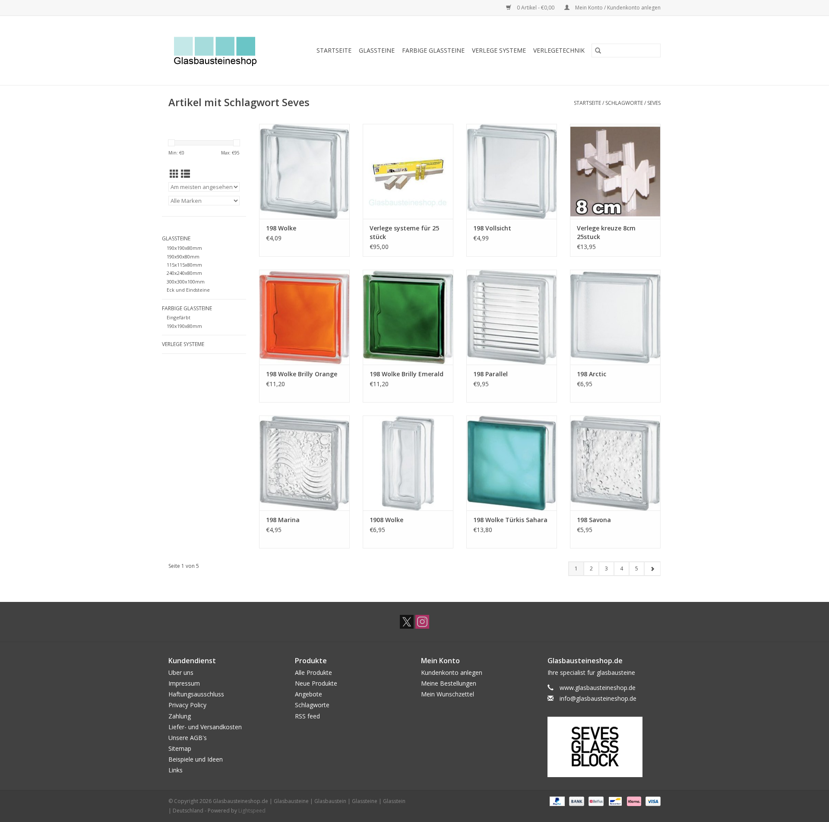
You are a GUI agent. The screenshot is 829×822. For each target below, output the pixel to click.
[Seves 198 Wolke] (304, 171)
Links (175, 770)
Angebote (308, 694)
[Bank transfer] (575, 801)
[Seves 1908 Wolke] (408, 463)
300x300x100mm (186, 281)
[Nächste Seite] (652, 569)
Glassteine (377, 50)
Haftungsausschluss (196, 694)
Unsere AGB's (187, 738)
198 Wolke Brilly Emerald (406, 374)
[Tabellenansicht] (174, 174)
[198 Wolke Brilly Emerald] (408, 317)
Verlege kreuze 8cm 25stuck (606, 232)
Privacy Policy (187, 705)
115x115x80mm (184, 264)
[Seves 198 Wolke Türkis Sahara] (511, 463)
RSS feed (307, 716)
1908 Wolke (386, 520)
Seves (654, 103)
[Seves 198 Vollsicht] (511, 171)
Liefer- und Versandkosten (205, 727)
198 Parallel (490, 374)
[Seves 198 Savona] (615, 463)
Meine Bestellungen (448, 683)
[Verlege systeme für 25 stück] (408, 171)
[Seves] (604, 747)
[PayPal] (556, 801)
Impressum (184, 683)
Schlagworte (624, 103)
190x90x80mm (183, 256)
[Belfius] (594, 801)
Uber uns (180, 672)
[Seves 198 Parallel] (511, 317)
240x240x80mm (184, 273)
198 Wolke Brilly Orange (301, 374)
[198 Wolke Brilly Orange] (304, 317)
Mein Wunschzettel (447, 694)
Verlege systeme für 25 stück (404, 232)
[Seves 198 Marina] (304, 463)
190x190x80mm (184, 248)
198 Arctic (591, 374)
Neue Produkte (316, 683)
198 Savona (594, 520)
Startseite (333, 50)
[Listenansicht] (185, 174)
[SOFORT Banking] (633, 801)
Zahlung (179, 716)
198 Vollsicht (492, 228)
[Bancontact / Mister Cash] (614, 801)
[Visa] (651, 801)
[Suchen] (598, 50)
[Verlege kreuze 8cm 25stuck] (615, 171)
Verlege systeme (499, 50)
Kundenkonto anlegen (451, 672)
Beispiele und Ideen (195, 759)
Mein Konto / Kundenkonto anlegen (617, 7)
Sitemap (179, 748)
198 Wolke (281, 228)
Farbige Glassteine (433, 50)
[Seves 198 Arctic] (615, 317)
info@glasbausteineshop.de (598, 698)
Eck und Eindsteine (188, 290)
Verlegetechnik (559, 50)
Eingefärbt (178, 317)
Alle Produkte (313, 672)
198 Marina (283, 520)
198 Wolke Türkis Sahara (510, 520)
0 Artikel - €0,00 (536, 7)
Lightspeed (252, 810)
